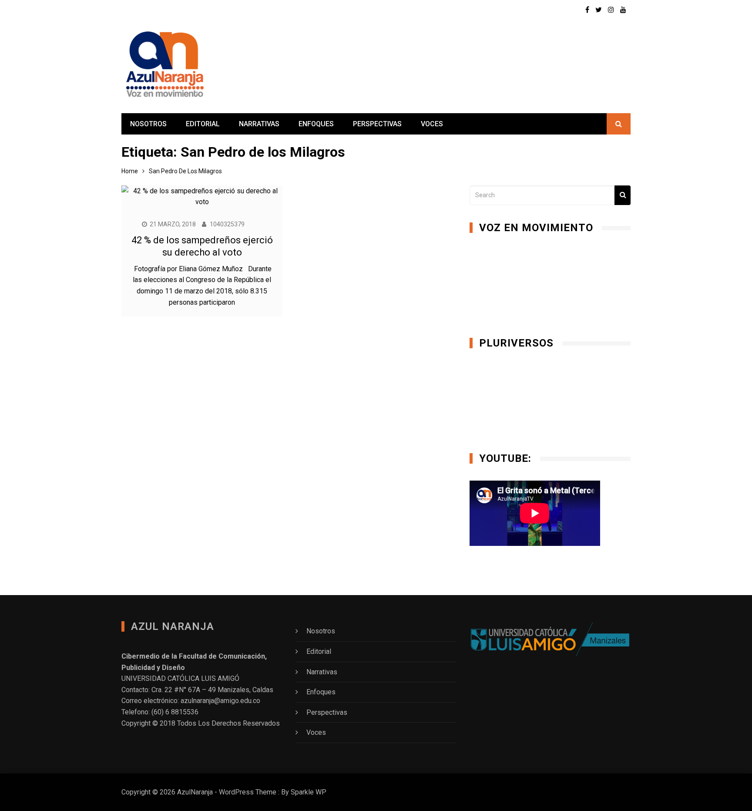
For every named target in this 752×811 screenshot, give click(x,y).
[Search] (622, 195)
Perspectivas (377, 124)
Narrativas (259, 124)
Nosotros (148, 124)
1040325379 (227, 224)
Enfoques (316, 124)
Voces (432, 124)
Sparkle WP (308, 792)
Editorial (203, 124)
